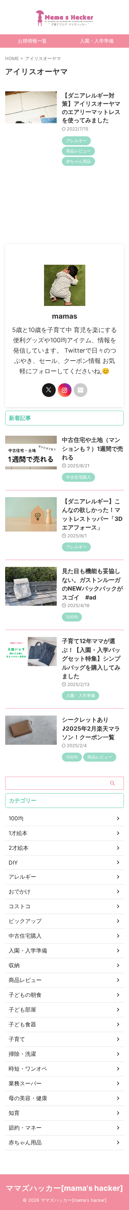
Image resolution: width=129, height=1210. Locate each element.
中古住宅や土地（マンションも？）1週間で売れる (92, 448)
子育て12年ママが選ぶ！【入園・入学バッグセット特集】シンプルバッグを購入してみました (91, 659)
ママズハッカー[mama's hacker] (64, 1188)
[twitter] (49, 390)
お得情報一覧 (32, 41)
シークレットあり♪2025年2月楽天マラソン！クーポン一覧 (91, 728)
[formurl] (80, 390)
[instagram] (65, 390)
